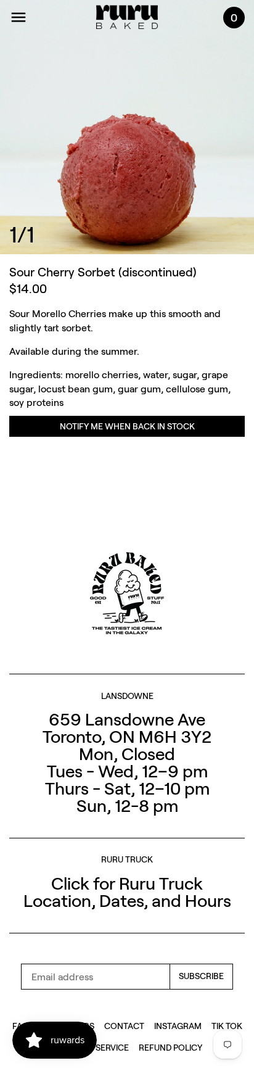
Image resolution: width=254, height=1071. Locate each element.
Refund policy (170, 1047)
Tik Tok (226, 1025)
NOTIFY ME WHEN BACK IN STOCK (127, 426)
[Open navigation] (18, 17)
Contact (124, 1025)
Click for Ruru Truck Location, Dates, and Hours (127, 891)
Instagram (178, 1025)
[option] (127, 127)
